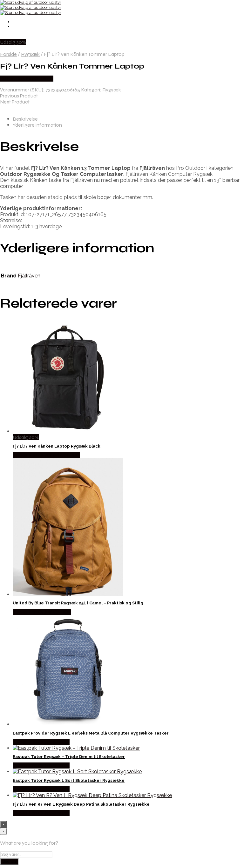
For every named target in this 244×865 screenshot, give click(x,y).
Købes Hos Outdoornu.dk (41, 742)
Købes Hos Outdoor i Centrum (46, 455)
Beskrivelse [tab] (25, 119)
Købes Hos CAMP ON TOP (42, 612)
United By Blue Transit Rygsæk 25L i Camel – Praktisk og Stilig (78, 603)
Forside (8, 54)
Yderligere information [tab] (37, 125)
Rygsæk (30, 54)
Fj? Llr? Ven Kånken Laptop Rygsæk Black (56, 446)
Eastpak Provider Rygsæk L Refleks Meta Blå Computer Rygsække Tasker (91, 733)
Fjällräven (29, 276)
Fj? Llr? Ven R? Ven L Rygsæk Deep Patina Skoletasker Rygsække (81, 804)
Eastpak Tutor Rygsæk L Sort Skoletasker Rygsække (69, 780)
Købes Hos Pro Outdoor (26, 79)
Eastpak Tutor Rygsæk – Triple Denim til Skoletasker (69, 756)
